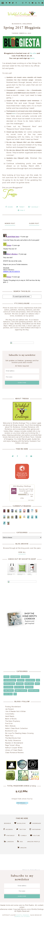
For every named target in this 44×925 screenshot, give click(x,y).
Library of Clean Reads (14, 750)
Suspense (29, 687)
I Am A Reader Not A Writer (15, 711)
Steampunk (8, 687)
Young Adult (33, 690)
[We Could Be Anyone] (8, 512)
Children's (15, 676)
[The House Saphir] (28, 512)
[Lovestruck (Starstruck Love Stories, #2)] (8, 524)
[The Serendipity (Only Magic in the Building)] (36, 518)
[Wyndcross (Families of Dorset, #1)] (8, 518)
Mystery (20, 683)
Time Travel (8, 690)
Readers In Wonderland (14, 743)
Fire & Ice (8, 723)
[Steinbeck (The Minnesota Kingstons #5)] (16, 518)
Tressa (21, 489)
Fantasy (21, 680)
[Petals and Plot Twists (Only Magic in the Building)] (32, 518)
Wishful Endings (22, 915)
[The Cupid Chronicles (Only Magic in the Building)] (4, 524)
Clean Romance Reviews (14, 752)
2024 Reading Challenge (22, 486)
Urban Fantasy (20, 690)
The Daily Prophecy (12, 721)
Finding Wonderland (13, 706)
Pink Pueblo (29, 905)
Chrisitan (25, 676)
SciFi (37, 683)
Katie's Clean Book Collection (16, 728)
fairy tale (8, 694)
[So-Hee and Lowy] (24, 517)
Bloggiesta (16, 23)
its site (33, 53)
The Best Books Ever (13, 738)
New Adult (29, 683)
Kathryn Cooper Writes (14, 747)
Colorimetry (9, 714)
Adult (6, 676)
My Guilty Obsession (13, 740)
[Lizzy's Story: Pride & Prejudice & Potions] (4, 512)
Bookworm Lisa (11, 731)
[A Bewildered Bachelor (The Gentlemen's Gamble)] (20, 512)
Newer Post (10, 223)
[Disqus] (22, 258)
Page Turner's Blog (12, 745)
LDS (38, 680)
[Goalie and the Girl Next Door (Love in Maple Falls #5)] (36, 512)
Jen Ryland (9, 709)
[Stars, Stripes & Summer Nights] (12, 512)
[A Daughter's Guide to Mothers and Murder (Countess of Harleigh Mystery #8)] (20, 518)
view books (31, 500)
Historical (30, 680)
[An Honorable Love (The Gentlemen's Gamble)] (16, 512)
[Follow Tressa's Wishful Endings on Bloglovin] (22, 804)
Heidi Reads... (10, 716)
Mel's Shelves (10, 726)
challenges (27, 23)
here (32, 58)
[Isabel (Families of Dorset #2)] (12, 518)
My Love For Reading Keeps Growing (19, 733)
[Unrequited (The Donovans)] (4, 518)
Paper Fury (9, 735)
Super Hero (19, 687)
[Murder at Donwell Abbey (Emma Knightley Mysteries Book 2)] (32, 512)
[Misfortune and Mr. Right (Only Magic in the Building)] (28, 518)
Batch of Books (11, 719)
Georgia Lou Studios (22, 916)
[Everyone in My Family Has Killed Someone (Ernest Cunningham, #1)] (24, 512)
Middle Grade (9, 683)
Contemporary (9, 680)
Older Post (34, 223)
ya (15, 694)
